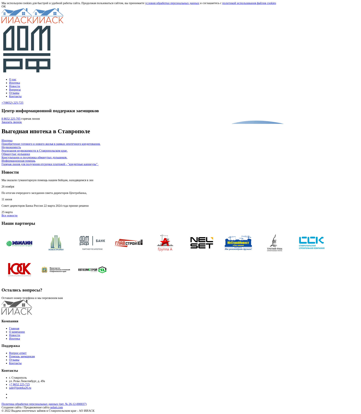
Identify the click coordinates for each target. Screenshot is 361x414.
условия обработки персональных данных (172, 3)
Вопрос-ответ (18, 353)
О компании (17, 331)
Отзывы (14, 359)
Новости (14, 335)
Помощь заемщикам (22, 356)
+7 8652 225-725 (19, 384)
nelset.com (56, 407)
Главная (14, 328)
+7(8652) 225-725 (12, 102)
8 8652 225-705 (11, 118)
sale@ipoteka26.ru (20, 387)
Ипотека (14, 338)
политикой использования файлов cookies (249, 3)
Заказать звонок (12, 122)
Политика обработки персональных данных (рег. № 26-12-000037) (44, 404)
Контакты (15, 363)
